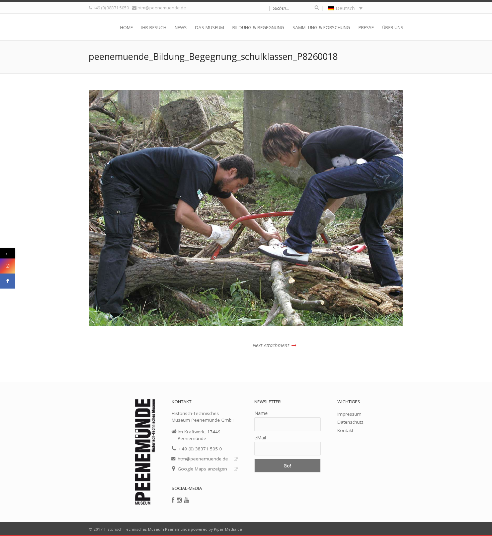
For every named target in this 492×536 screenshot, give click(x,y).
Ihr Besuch (153, 27)
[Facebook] (173, 500)
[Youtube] (186, 500)
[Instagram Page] (7, 266)
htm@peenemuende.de (162, 8)
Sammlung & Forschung (321, 27)
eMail (260, 437)
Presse (366, 27)
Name (261, 413)
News (181, 27)
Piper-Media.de (228, 529)
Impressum (349, 414)
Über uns (392, 27)
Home (126, 27)
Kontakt (345, 430)
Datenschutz (350, 422)
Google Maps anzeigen (202, 469)
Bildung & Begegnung (258, 27)
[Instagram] (179, 500)
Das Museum (209, 27)
